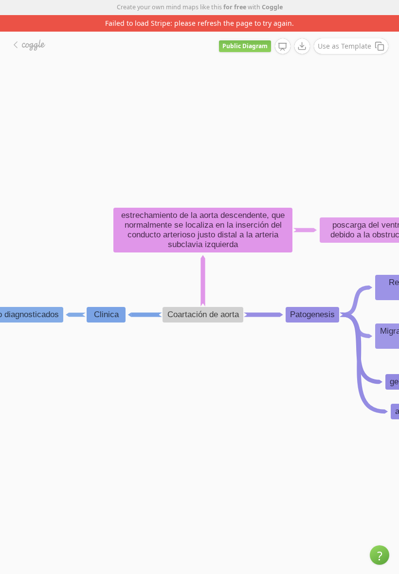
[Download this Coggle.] (302, 46)
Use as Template (344, 46)
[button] (379, 555)
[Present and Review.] (282, 46)
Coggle (272, 7)
